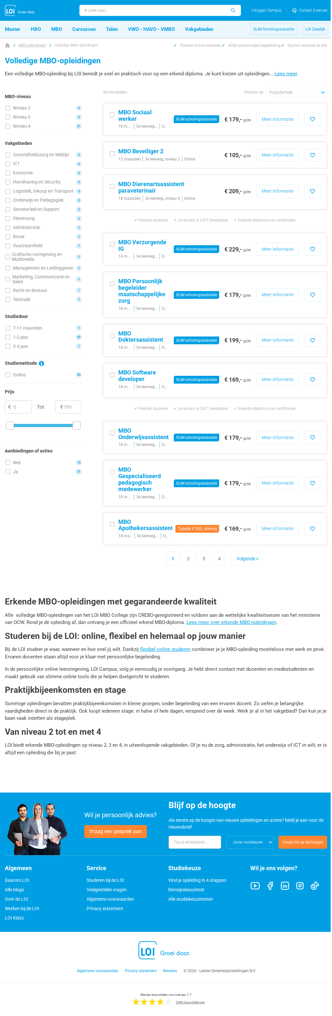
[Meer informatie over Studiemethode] (41, 363)
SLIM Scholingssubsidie (273, 29)
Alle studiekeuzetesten (190, 899)
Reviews (170, 971)
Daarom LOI (17, 880)
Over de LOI (16, 899)
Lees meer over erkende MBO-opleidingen (231, 622)
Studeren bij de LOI (105, 880)
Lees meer (286, 74)
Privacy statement (105, 908)
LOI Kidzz (14, 918)
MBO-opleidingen (32, 45)
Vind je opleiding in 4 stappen (197, 880)
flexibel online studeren (165, 649)
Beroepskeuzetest (186, 889)
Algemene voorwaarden (110, 899)
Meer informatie (277, 119)
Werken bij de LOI (22, 908)
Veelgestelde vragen (107, 889)
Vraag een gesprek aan (115, 831)
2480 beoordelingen (190, 1002)
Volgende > (247, 558)
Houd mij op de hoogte (303, 842)
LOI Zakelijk (315, 29)
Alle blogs (14, 889)
